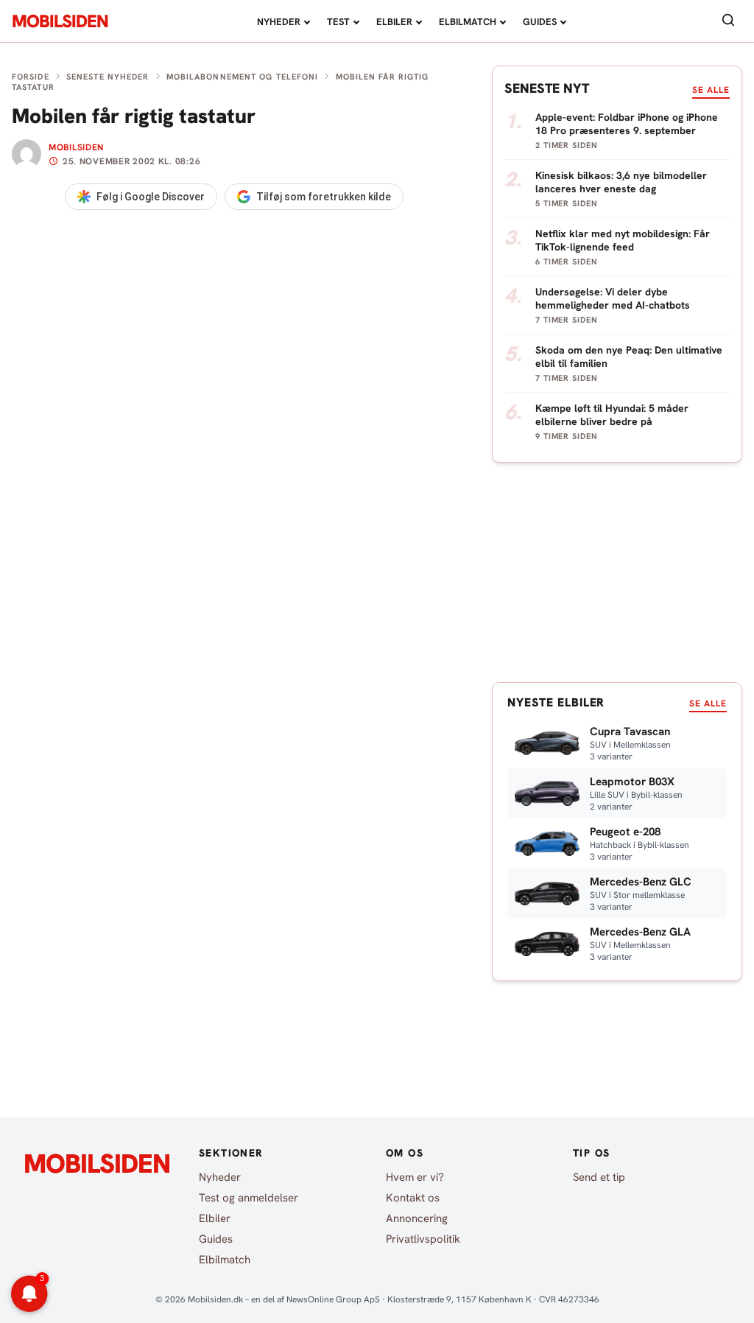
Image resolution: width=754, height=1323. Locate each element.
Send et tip (599, 1177)
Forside (30, 76)
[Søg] (728, 21)
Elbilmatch (467, 21)
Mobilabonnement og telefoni (242, 76)
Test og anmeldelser (248, 1197)
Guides (540, 21)
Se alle (711, 90)
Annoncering (417, 1218)
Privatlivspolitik (423, 1239)
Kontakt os (413, 1197)
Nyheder (278, 21)
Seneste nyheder (107, 76)
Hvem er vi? (415, 1177)
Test (338, 21)
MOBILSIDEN (60, 21)
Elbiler (394, 21)
